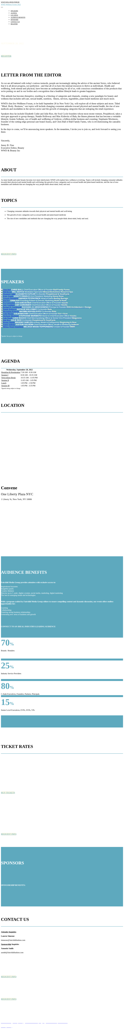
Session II (5, 380)
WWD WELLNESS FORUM (10, 2)
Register (14, 24)
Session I (4, 375)
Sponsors (14, 19)
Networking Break (8, 378)
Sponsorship (6, 944)
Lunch (3, 383)
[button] (6, 56)
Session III (5, 386)
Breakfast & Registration (10, 372)
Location (14, 15)
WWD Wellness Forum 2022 (11, 4)
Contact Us (15, 22)
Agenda (14, 13)
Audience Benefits (18, 17)
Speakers (14, 11)
